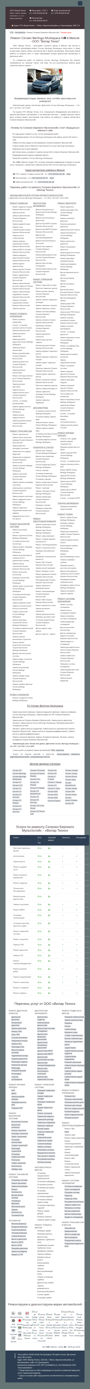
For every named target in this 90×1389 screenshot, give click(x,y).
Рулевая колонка (71, 1118)
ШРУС (67, 1045)
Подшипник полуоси (73, 1240)
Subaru (71, 1317)
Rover (34, 1330)
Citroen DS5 (53, 798)
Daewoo (64, 1317)
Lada (57, 1317)
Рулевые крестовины (73, 1105)
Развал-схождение (21, 988)
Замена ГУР (18, 955)
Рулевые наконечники (74, 1099)
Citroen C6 (52, 770)
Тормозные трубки (44, 1141)
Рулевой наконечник (73, 1062)
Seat (27, 1317)
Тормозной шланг (44, 1137)
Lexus (34, 1338)
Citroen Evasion (54, 801)
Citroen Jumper (71, 770)
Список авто (14, 16)
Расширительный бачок (74, 1202)
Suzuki (19, 1324)
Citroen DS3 (53, 791)
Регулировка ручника (46, 1159)
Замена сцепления (21, 904)
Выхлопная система (19, 1122)
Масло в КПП (16, 1245)
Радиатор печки (71, 1199)
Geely (79, 1322)
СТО (11, 32)
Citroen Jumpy (71, 773)
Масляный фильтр (18, 1224)
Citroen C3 (17, 791)
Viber (68, 174)
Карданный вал (71, 1231)
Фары (67, 1132)
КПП (13, 1090)
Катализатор (16, 1166)
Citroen (57, 1330)
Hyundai (13, 1334)
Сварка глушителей (19, 1145)
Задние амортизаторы (74, 1020)
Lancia (41, 1317)
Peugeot (79, 1328)
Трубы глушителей (19, 1137)
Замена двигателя (18, 1028)
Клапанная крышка (19, 1065)
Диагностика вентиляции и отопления (42, 1071)
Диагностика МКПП (45, 1054)
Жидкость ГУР (17, 1254)
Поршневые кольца (19, 1041)
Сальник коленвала (19, 1038)
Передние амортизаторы (75, 1017)
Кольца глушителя (18, 1130)
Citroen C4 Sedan (37, 788)
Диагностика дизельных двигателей (42, 1037)
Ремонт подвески (20, 883)
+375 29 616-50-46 (39, 13)
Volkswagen (79, 1336)
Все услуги (27, 1357)
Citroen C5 (34, 797)
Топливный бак (17, 1215)
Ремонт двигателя (20, 950)
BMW (57, 1336)
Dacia (49, 1317)
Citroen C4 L (35, 779)
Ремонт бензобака (18, 1183)
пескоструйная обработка (68, 754)
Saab (65, 1336)
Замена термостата (73, 1205)
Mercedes (27, 1333)
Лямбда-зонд (16, 1169)
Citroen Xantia (71, 788)
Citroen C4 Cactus (37, 770)
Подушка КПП (17, 1108)
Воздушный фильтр (19, 1227)
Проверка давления (19, 1248)
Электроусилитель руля (74, 1102)
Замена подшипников (22, 977)
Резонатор (15, 1160)
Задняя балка (70, 1048)
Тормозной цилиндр (45, 1119)
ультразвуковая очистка (40, 757)
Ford (71, 1336)
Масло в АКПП (17, 1242)
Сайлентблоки (70, 1029)
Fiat (34, 1322)
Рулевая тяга (70, 1096)
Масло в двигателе (19, 1239)
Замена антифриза (19, 1251)
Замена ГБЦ (16, 1044)
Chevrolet (42, 1341)
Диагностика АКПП (45, 1051)
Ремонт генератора (21, 982)
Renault (13, 1317)
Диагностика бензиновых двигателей (42, 1045)
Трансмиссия (70, 1228)
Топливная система (19, 1180)
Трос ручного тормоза (46, 1156)
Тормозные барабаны (46, 1123)
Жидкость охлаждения (74, 1217)
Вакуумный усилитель (46, 1153)
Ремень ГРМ (16, 1031)
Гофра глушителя (18, 1163)
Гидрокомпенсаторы (19, 1056)
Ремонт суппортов (44, 1113)
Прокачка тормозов (45, 1126)
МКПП (13, 1093)
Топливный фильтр (19, 1233)
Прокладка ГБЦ (17, 1047)
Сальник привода (44, 1144)
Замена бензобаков (19, 1186)
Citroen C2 (17, 788)
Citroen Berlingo (19, 773)
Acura (64, 1330)
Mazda (49, 1325)
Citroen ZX (69, 803)
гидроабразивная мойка (20, 757)
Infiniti (49, 1338)
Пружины (68, 1023)
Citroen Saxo (70, 780)
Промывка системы (73, 1208)
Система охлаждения (73, 1186)
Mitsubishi (57, 1325)
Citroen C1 (17, 782)
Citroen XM (70, 791)
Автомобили (20, 32)
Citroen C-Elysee (55, 782)
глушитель (60, 750)
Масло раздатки (71, 1237)
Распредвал (16, 1074)
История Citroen (59, 1354)
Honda (19, 1317)
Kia (71, 1330)
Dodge (35, 1317)
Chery (71, 1325)
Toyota (13, 1341)
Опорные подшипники (74, 1042)
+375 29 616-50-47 (39, 21)
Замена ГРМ (18, 945)
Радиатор (68, 1196)
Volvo (19, 1339)
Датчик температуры (73, 1214)
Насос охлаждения (72, 1189)
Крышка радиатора (72, 1211)
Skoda (64, 1325)
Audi (79, 1317)
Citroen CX (52, 785)
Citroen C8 (52, 773)
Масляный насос (18, 1207)
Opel (42, 1322)
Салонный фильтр (18, 1230)
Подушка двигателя (19, 1059)
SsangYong (27, 1325)
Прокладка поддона (19, 1062)
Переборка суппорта (45, 1150)
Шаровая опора (71, 1032)
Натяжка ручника (44, 1162)
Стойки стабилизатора (74, 1035)
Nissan (27, 1338)
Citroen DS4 (53, 795)
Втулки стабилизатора (74, 1038)
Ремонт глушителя (20, 939)
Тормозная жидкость (45, 1116)
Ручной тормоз (43, 1129)
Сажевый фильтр (18, 1236)
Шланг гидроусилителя (74, 1115)
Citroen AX (17, 770)
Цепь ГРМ (15, 1035)
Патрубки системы (72, 1192)
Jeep (20, 1332)
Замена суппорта (44, 1147)
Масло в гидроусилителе (75, 1108)
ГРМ (53, 750)
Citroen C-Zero (54, 788)
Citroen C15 (17, 785)
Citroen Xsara (71, 795)
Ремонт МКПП (19, 910)
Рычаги (68, 1026)
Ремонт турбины (20, 993)
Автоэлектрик (18, 856)
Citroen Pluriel (71, 777)
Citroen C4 (17, 806)
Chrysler (49, 1333)
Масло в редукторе (72, 1234)
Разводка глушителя (19, 1134)
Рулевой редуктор (72, 1112)
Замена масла (19, 862)
